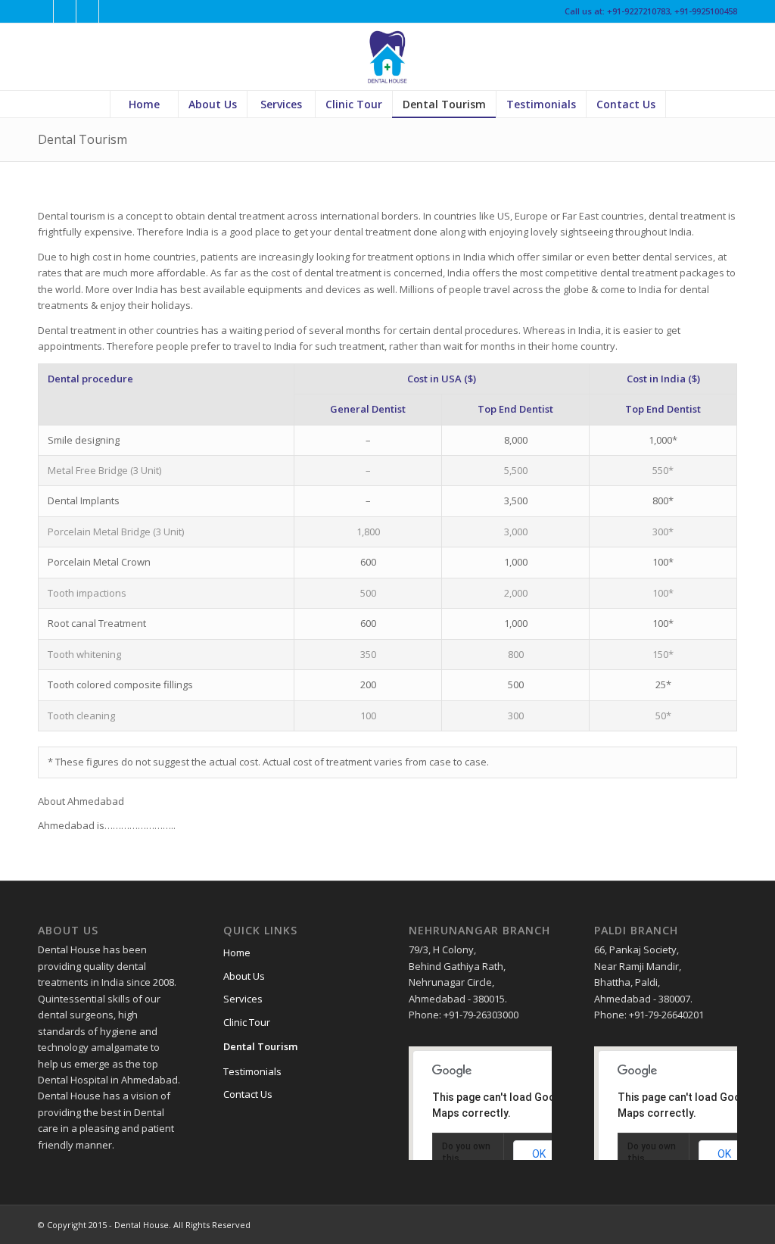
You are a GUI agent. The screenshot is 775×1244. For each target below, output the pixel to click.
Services (243, 998)
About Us (244, 976)
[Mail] (110, 11)
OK (539, 1154)
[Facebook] (42, 11)
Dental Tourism (82, 139)
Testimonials (252, 1071)
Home (237, 952)
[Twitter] (65, 11)
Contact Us (247, 1094)
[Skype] (87, 11)
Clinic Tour (246, 1022)
